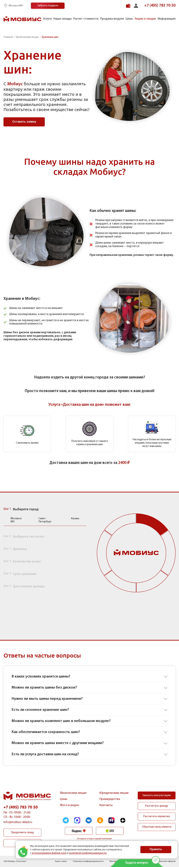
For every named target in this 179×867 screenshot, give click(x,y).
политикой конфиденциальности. (88, 853)
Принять (156, 849)
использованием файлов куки (49, 853)
